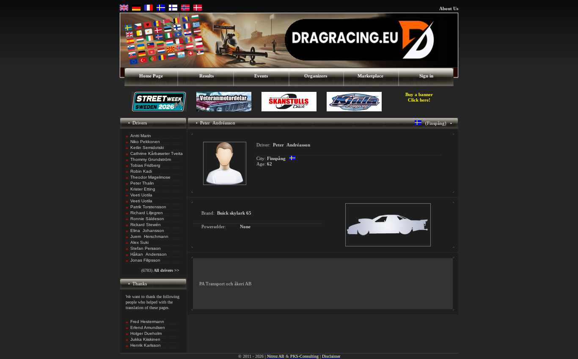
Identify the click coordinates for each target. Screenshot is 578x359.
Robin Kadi (141, 171)
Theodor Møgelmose (150, 177)
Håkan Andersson (148, 254)
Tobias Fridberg (145, 165)
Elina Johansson (147, 230)
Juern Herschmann (149, 236)
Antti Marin (140, 135)
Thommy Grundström (150, 159)
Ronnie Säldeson (147, 218)
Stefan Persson (145, 248)
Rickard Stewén (145, 224)
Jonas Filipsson (145, 260)
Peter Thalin (142, 183)
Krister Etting (142, 189)
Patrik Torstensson (148, 206)
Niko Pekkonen (145, 141)
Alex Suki (139, 242)
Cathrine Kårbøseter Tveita (156, 153)
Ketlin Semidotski (147, 147)
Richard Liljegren (146, 212)
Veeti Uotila (141, 195)
